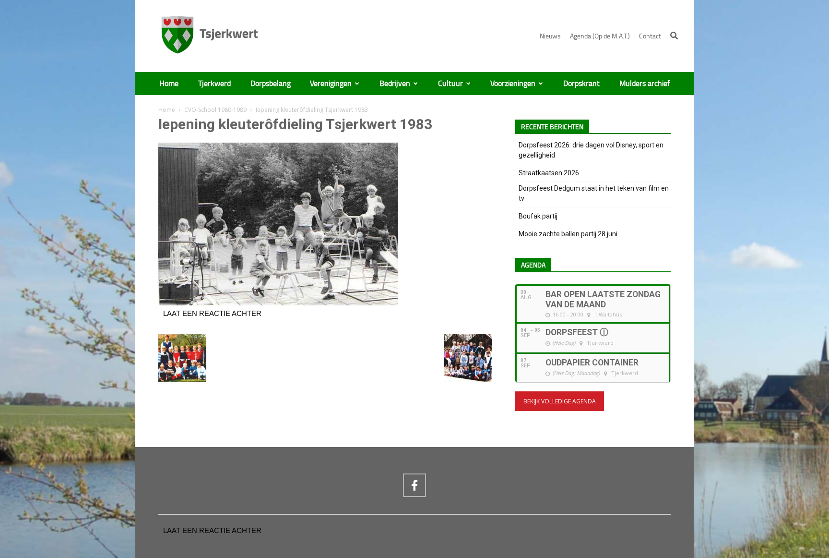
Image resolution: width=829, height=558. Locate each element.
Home (168, 83)
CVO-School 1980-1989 (215, 110)
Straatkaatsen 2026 (549, 173)
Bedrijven (394, 83)
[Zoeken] (674, 35)
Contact (650, 36)
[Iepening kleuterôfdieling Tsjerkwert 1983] (278, 303)
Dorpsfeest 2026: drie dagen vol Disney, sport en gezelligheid (591, 150)
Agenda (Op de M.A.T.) (600, 36)
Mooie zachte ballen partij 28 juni (568, 234)
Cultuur (450, 83)
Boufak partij (538, 216)
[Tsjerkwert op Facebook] (414, 485)
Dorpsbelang (270, 83)
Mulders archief (644, 83)
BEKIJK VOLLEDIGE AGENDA (559, 401)
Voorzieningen (512, 83)
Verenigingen (331, 83)
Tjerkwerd (214, 83)
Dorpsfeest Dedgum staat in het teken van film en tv (594, 193)
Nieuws (550, 36)
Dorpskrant (581, 83)
